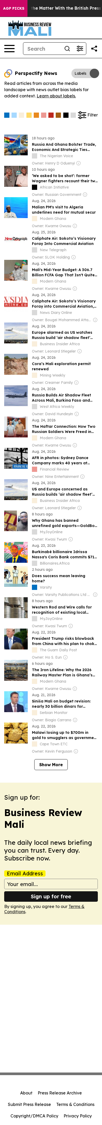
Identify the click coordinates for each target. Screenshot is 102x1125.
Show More (51, 764)
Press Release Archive (60, 1092)
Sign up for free (51, 896)
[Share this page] (94, 48)
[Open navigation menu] (9, 48)
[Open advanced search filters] (79, 49)
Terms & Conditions (75, 1104)
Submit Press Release (29, 1104)
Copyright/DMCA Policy (34, 1115)
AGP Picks (13, 8)
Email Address (25, 873)
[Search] (67, 49)
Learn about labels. (56, 95)
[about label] (34, 156)
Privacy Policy (78, 1115)
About (26, 1092)
